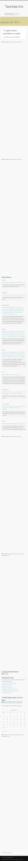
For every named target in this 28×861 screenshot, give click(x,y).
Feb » (6, 731)
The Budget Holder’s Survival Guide (12, 374)
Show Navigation (22, 14)
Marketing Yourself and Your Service (10, 689)
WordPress (20, 859)
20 (17, 722)
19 (14, 722)
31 (7, 727)
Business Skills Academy (7, 684)
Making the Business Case (8, 688)
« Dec (3, 731)
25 (10, 725)
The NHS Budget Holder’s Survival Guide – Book (14, 282)
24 (7, 725)
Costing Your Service (6, 686)
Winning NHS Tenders (7, 692)
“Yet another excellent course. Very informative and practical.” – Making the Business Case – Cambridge (13, 407)
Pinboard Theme (11, 859)
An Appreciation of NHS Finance (9, 683)
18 (10, 722)
